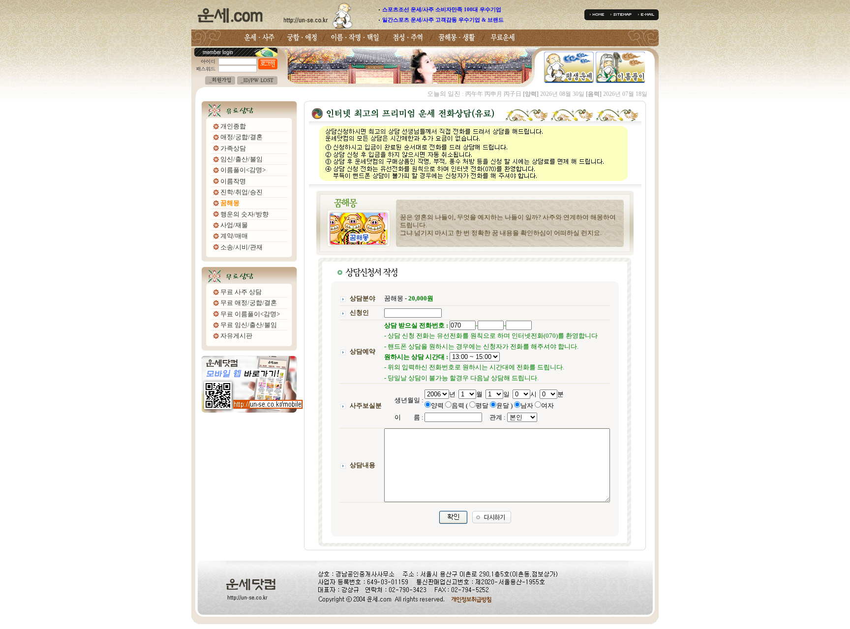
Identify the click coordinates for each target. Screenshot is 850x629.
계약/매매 (234, 236)
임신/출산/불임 (241, 159)
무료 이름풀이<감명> (250, 314)
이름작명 (233, 181)
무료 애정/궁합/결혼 (248, 302)
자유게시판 (236, 335)
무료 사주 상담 (241, 292)
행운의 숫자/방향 (244, 214)
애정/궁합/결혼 (241, 137)
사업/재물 (234, 225)
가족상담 (233, 148)
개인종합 (233, 126)
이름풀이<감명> (243, 170)
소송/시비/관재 (241, 247)
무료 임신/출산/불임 (248, 325)
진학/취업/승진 (241, 192)
